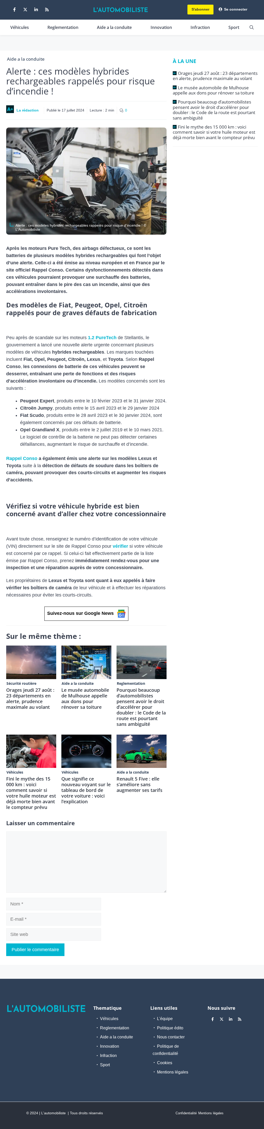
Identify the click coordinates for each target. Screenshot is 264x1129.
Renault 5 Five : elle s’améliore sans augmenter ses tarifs (139, 784)
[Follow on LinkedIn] (36, 9)
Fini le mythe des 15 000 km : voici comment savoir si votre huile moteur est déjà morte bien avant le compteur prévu (31, 793)
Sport (233, 27)
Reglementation (62, 27)
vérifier (120, 546)
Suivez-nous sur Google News (80, 613)
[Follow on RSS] (47, 9)
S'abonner (200, 9)
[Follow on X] (25, 9)
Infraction (200, 27)
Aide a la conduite (114, 27)
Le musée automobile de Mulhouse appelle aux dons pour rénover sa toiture (85, 698)
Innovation (161, 27)
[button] (251, 27)
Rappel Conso (21, 458)
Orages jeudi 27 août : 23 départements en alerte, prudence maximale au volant (30, 698)
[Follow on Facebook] (14, 9)
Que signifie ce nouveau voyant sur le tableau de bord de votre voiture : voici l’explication (86, 790)
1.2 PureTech (102, 337)
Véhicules (19, 27)
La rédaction (27, 110)
